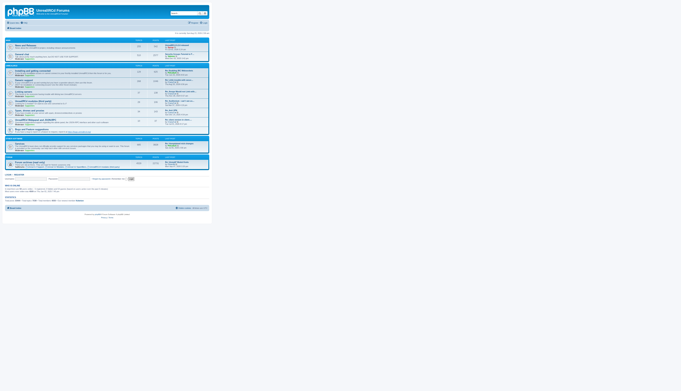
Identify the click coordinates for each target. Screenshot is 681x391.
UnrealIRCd (11, 66)
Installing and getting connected (33, 71)
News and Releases (25, 45)
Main (8, 40)
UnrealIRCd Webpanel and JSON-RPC (35, 120)
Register (19, 175)
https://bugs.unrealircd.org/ (79, 132)
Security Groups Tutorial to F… (179, 54)
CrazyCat (172, 82)
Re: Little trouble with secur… (179, 80)
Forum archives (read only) (30, 162)
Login (8, 175)
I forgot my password (101, 179)
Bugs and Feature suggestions (32, 129)
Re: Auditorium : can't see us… (179, 101)
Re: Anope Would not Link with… (180, 91)
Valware (171, 56)
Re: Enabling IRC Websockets (179, 71)
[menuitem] (23, 23)
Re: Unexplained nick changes (179, 143)
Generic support (24, 80)
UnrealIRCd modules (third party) (33, 101)
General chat (22, 54)
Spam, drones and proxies (29, 110)
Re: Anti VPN (171, 110)
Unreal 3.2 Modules (55, 167)
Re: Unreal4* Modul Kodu (177, 162)
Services (19, 143)
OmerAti (171, 164)
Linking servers (23, 91)
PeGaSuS (172, 73)
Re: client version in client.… (178, 120)
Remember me (118, 179)
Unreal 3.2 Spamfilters (76, 167)
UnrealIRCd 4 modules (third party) (105, 167)
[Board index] (21, 11)
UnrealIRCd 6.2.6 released (177, 45)
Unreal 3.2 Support (36, 167)
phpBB (98, 214)
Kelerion (80, 201)
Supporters (30, 59)
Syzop (171, 47)
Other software (14, 139)
